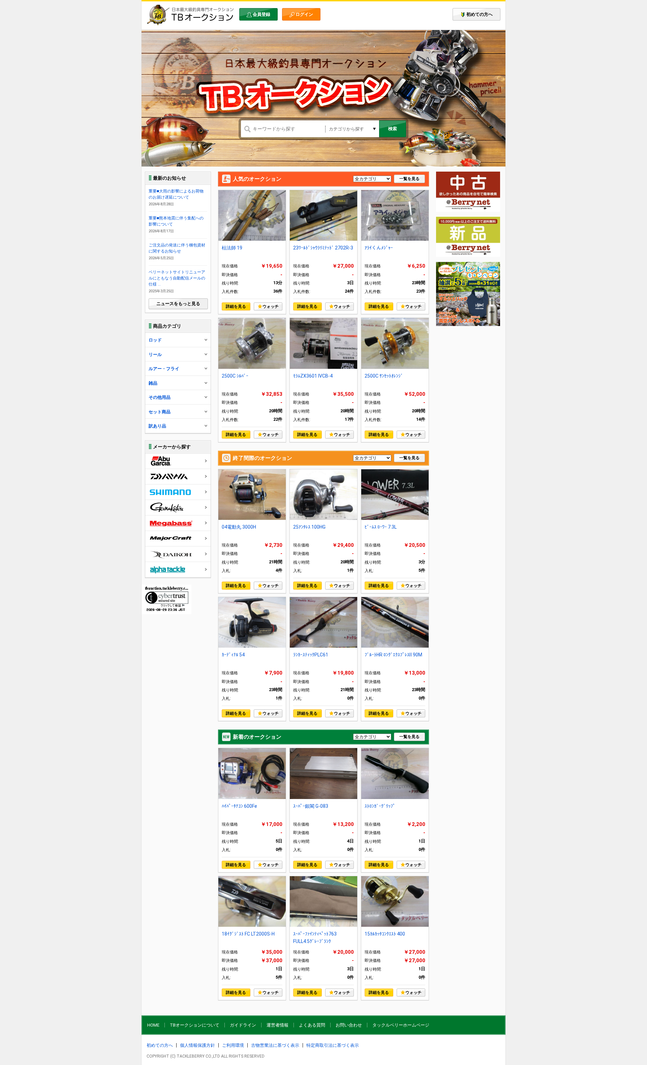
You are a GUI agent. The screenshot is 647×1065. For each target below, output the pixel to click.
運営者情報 (277, 1025)
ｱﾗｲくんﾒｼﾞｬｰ (379, 247)
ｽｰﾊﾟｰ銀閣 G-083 (310, 806)
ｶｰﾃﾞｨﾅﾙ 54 (233, 654)
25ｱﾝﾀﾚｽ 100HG (309, 527)
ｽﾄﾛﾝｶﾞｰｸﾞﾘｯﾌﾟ (380, 806)
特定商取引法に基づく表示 (332, 1045)
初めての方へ (479, 14)
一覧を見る (409, 178)
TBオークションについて (194, 1025)
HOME (153, 1025)
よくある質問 (312, 1025)
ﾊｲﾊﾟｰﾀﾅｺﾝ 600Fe (239, 806)
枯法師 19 (232, 247)
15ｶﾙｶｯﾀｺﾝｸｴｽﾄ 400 (385, 934)
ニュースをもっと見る (178, 303)
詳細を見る (236, 306)
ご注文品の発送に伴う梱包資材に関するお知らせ (177, 248)
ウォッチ (271, 306)
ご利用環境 (233, 1045)
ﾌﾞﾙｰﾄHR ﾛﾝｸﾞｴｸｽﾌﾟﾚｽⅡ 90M (393, 654)
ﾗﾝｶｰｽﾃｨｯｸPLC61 (310, 654)
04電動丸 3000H (239, 527)
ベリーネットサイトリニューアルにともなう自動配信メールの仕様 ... (177, 278)
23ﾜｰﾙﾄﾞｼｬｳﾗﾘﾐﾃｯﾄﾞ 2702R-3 (323, 247)
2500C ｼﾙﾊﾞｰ (235, 376)
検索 (392, 128)
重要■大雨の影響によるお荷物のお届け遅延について (176, 194)
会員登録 (261, 14)
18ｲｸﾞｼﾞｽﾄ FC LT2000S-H (248, 934)
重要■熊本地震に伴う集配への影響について (176, 221)
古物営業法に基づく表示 (275, 1045)
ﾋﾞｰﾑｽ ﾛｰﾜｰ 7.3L (381, 527)
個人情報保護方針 (197, 1045)
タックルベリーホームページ (400, 1025)
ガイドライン (243, 1025)
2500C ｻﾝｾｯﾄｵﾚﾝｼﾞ (384, 376)
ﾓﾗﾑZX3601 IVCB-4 (313, 376)
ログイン (304, 14)
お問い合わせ (349, 1025)
